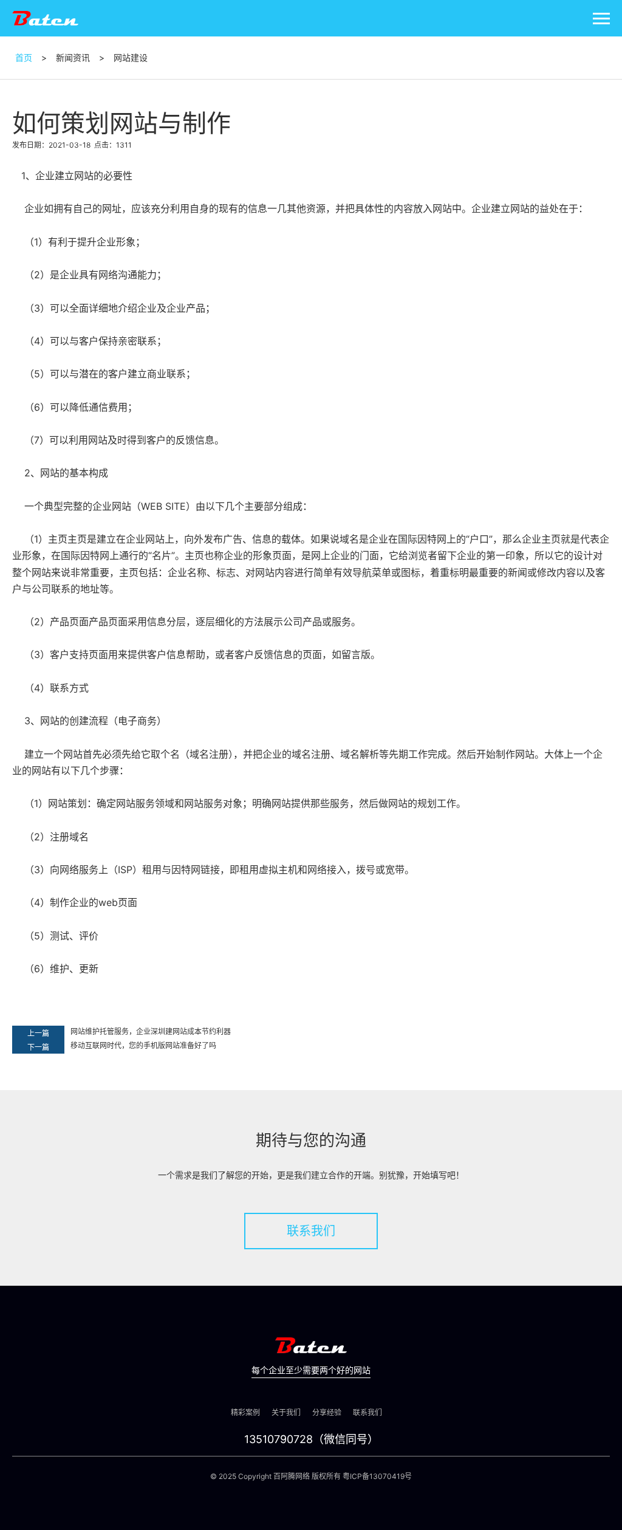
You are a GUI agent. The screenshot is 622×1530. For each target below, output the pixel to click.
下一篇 (38, 1047)
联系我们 (311, 1231)
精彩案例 (245, 1412)
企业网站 (111, 506)
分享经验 (326, 1412)
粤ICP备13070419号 (377, 1476)
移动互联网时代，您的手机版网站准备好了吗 (143, 1045)
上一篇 (38, 1033)
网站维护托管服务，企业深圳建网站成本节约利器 (150, 1031)
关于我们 (286, 1412)
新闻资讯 (73, 57)
